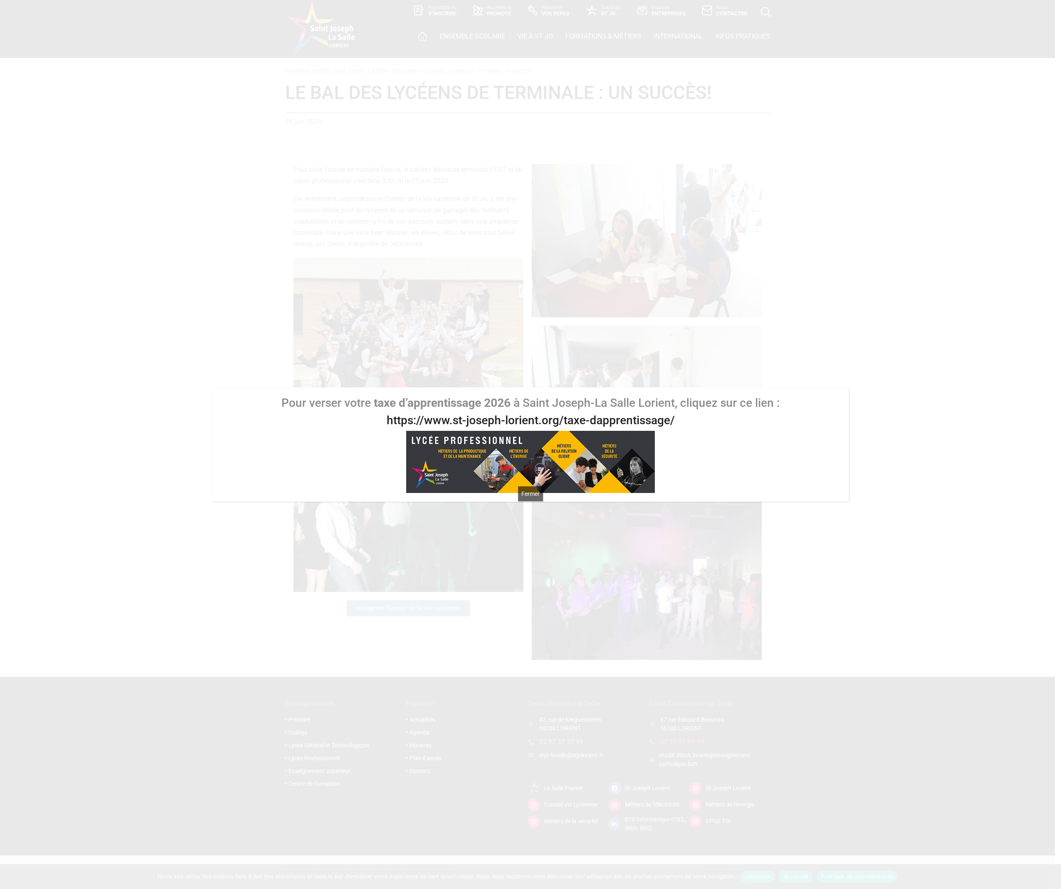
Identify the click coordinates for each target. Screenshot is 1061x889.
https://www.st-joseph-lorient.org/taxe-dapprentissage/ (531, 420)
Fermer (530, 493)
